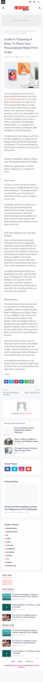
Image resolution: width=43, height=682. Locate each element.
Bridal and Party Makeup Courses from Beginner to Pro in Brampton (21, 508)
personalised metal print (15, 99)
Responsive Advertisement (21, 20)
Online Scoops (7, 582)
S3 (7, 535)
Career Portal (7, 584)
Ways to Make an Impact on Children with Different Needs (26, 440)
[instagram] (38, 2)
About (20, 661)
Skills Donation (7, 580)
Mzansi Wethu (11, 532)
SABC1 (8, 538)
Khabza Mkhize (10, 57)
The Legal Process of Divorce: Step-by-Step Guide (26, 449)
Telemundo (10, 549)
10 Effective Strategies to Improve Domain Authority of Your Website (25, 596)
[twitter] (34, 2)
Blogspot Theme (17, 665)
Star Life (9, 545)
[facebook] (30, 2)
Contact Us (29, 661)
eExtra (9, 555)
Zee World (10, 552)
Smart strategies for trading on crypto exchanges (26, 606)
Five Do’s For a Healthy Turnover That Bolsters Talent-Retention (24, 616)
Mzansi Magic (11, 528)
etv (7, 559)
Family (11, 31)
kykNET (9, 562)
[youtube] (28, 469)
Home (6, 31)
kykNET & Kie (11, 566)
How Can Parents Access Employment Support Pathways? (24, 430)
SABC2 (8, 542)
